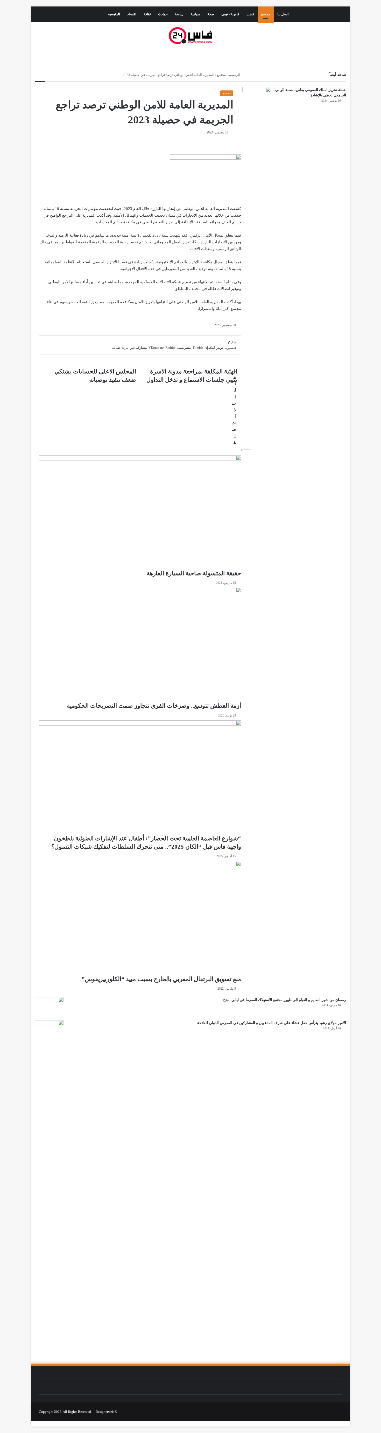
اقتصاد (131, 14)
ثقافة (147, 14)
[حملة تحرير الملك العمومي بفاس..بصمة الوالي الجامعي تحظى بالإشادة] (256, 97)
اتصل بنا (283, 14)
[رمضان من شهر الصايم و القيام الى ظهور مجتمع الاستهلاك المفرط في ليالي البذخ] (49, 1007)
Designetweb (105, 1412)
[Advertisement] (298, 1088)
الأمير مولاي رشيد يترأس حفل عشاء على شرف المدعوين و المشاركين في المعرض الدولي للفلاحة (271, 1023)
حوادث (163, 14)
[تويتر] (348, 1424)
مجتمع (265, 14)
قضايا (250, 14)
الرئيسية (114, 14)
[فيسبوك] (349, 1424)
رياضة (179, 14)
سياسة (195, 14)
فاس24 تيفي (230, 14)
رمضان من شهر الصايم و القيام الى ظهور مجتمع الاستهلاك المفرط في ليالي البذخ (284, 1000)
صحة (210, 14)
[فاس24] (190, 35)
